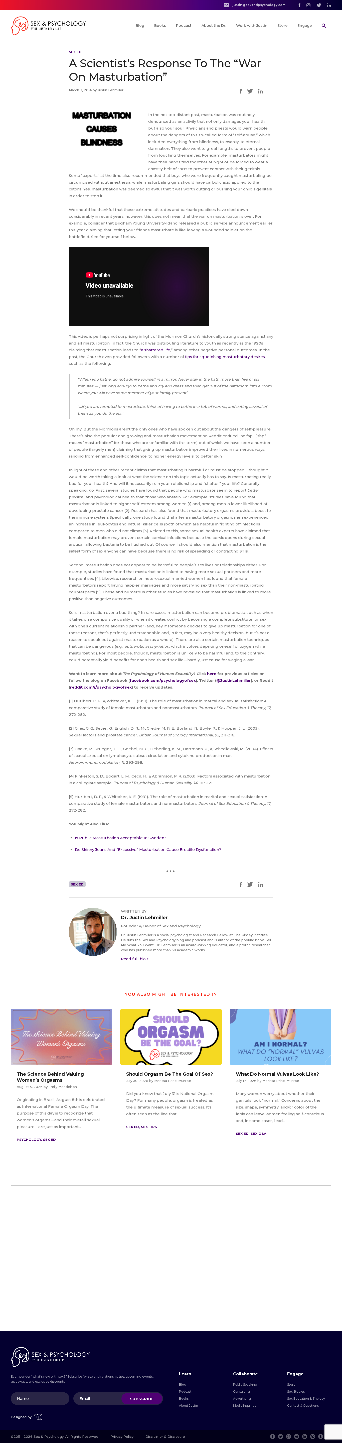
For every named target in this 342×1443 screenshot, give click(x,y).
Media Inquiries (244, 1405)
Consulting (241, 1391)
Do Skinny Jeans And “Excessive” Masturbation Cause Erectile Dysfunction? (148, 849)
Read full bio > (135, 958)
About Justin (188, 1405)
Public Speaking (245, 1384)
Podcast (184, 25)
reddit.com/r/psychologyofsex (101, 687)
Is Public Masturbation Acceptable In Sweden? (120, 837)
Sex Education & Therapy (306, 1398)
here (212, 673)
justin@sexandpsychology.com (258, 5)
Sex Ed (75, 52)
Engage (304, 25)
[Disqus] (171, 1258)
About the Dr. (214, 25)
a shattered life (155, 350)
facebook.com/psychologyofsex (163, 680)
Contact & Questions (303, 1405)
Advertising (242, 1398)
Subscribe (142, 1398)
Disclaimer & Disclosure (165, 1436)
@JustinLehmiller (233, 680)
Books (160, 25)
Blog (140, 25)
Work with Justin (251, 25)
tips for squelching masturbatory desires (225, 356)
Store (282, 25)
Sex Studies (296, 1391)
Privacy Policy (121, 1436)
